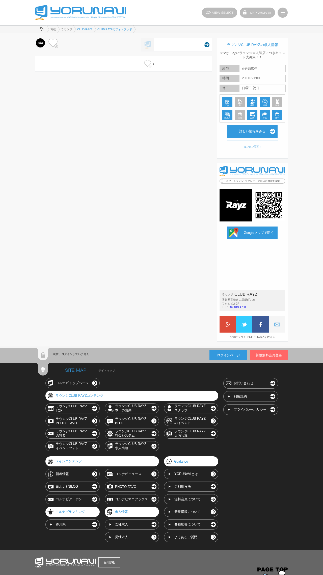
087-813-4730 (237, 307)
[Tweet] (244, 324)
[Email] (277, 324)
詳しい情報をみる (252, 131)
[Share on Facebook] (260, 324)
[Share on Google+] (228, 324)
